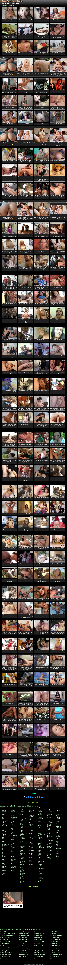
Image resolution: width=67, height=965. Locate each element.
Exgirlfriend (22, 813)
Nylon (39, 825)
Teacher (58, 810)
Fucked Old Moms (57, 935)
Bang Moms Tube (39, 951)
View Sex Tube (56, 956)
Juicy (30, 819)
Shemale (49, 825)
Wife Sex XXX (55, 941)
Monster (31, 864)
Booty (3, 860)
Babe (3, 830)
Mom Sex (4, 945)
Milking (30, 860)
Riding (39, 876)
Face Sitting (23, 818)
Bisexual (4, 851)
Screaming (49, 811)
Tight (57, 815)
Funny (21, 842)
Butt (3, 876)
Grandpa (22, 857)
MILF (30, 858)
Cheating (13, 815)
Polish (39, 857)
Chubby (13, 821)
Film (21, 829)
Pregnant (40, 864)
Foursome (22, 838)
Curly (12, 850)
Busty (3, 874)
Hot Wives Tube (6, 956)
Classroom (13, 824)
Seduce (49, 815)
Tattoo (57, 809)
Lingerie (31, 838)
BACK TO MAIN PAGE (33, 802)
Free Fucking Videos (24, 947)
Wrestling (58, 849)
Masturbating (32, 850)
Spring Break (50, 840)
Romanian (40, 878)
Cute (12, 851)
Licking (30, 837)
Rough (39, 880)
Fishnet (21, 831)
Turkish (58, 821)
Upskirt (58, 830)
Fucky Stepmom (39, 945)
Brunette (4, 870)
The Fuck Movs (56, 949)
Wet (57, 841)
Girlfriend (22, 850)
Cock (12, 829)
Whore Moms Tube (23, 954)
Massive (31, 849)
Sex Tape (49, 820)
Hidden (21, 871)
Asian (3, 817)
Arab (3, 814)
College (12, 832)
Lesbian (31, 836)
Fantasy (22, 820)
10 (42, 797)
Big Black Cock (5, 844)
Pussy (39, 869)
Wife (57, 845)
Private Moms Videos (7, 935)
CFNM (12, 814)
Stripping (49, 849)
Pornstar (40, 860)
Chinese (13, 820)
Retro (39, 874)
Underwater (59, 827)
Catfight (13, 811)
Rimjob (39, 877)
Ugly (57, 824)
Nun (39, 822)
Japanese (31, 815)
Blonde (3, 855)
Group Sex (22, 861)
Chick (12, 818)
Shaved (49, 824)
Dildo (12, 862)
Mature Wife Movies (57, 954)
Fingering (22, 830)
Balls (3, 833)
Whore (57, 844)
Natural (40, 811)
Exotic (21, 814)
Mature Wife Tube (23, 951)
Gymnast (22, 864)
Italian (30, 811)
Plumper (40, 856)
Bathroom (4, 836)
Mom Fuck (21, 943)
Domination (13, 867)
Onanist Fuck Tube (23, 933)
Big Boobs (4, 845)
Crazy (12, 840)
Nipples (40, 817)
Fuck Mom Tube (56, 951)
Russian (40, 881)
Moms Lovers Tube (7, 952)
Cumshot (13, 847)
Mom (30, 863)
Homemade (22, 873)
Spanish (49, 835)
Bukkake (4, 871)
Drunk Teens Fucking (24, 949)
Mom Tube (21, 945)
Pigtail (39, 854)
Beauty (3, 842)
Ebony (21, 809)
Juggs (30, 818)
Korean (30, 825)
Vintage (58, 833)
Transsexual (59, 820)
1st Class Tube (56, 939)
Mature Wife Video (40, 954)
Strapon (49, 847)
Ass (3, 818)
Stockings (49, 846)
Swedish (49, 855)
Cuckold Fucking (6, 943)
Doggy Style (14, 866)
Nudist (39, 821)
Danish (12, 858)
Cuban (12, 843)
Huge (21, 880)
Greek (21, 860)
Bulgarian (4, 873)
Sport (48, 839)
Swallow (49, 854)
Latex (30, 831)
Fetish (21, 826)
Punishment (41, 868)
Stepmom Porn (39, 937)
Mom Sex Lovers (56, 937)
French (21, 840)
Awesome (4, 827)
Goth (21, 854)
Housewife (22, 878)
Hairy (21, 867)
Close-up (13, 827)
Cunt (12, 849)
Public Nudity (41, 867)
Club (12, 828)
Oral (39, 836)
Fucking (22, 841)
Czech (12, 853)
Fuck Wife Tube (56, 931)
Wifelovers (41, 964)
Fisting (21, 833)
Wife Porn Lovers (23, 937)
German (22, 849)
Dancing (13, 856)
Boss (3, 862)
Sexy (48, 821)
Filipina (21, 827)
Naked (39, 809)
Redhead (40, 873)
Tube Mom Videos (6, 954)
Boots (3, 859)
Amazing (4, 810)
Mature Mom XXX (40, 941)
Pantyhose (40, 845)
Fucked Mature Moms (57, 947)
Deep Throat (14, 859)
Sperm (48, 838)
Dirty (12, 863)
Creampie (13, 842)
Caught (12, 813)
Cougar (12, 836)
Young (57, 856)
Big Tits (3, 847)
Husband (22, 882)
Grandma (22, 856)
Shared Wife (50, 822)
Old (39, 830)
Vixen (57, 835)
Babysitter (4, 831)
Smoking (49, 833)
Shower (49, 827)
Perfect (40, 849)
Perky (39, 850)
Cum (12, 846)
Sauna (48, 810)
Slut (48, 831)
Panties (40, 843)
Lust (30, 840)
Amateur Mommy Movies (8, 933)
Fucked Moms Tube (40, 949)
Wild (57, 847)
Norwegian (40, 818)
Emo (21, 810)
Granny (21, 858)
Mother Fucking (23, 941)
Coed (12, 831)
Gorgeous (22, 853)
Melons (31, 854)
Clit (11, 825)
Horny (21, 876)
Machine (31, 843)
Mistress (31, 861)
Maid (30, 845)
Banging (4, 834)
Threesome (59, 814)
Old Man (40, 831)
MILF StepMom (56, 945)
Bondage (4, 858)
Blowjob (3, 856)
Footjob (21, 837)
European (22, 811)
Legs (30, 834)
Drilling (12, 869)
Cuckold (13, 844)
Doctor (12, 864)
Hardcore (22, 870)
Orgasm (40, 837)
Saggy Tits (49, 809)
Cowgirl (12, 839)
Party (39, 846)
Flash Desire (5, 939)
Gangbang (22, 846)
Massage (31, 847)
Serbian (49, 817)
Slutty (48, 832)
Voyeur (58, 836)
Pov (39, 862)
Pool (39, 858)
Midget (30, 857)
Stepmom (49, 844)
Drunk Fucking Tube (7, 931)
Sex (48, 818)
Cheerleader (14, 817)
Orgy (39, 838)
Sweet (48, 857)
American (4, 811)
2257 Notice (36, 964)
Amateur (4, 809)
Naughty (40, 813)
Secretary (49, 814)
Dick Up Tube (38, 939)
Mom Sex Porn (39, 956)
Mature (30, 851)
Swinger (49, 858)
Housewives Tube (23, 956)
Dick (12, 860)
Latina (30, 833)
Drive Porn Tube (23, 939)
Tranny (58, 818)
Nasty (39, 810)
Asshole (4, 821)
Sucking (49, 853)
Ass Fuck (37, 931)
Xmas (57, 853)
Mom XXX (38, 943)
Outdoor (40, 840)
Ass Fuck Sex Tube (57, 933)
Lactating (31, 829)
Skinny (49, 828)
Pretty (39, 865)
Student (49, 851)
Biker (3, 848)
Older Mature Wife (40, 947)
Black (3, 853)
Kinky (30, 822)
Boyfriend (4, 864)
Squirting (49, 843)
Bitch (3, 852)
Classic (12, 822)
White (57, 842)
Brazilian (4, 866)
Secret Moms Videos (40, 952)
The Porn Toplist (6, 949)
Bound (3, 863)
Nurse (39, 824)
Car (12, 809)
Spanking (49, 836)
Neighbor (40, 814)
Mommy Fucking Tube (7, 951)
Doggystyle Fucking (24, 931)
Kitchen (31, 824)
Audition (4, 822)
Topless (58, 817)
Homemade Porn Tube (41, 933)
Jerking (31, 816)
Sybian (49, 860)
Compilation (14, 835)
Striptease (49, 850)
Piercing (40, 853)
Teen (57, 811)
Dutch (12, 870)
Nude (39, 820)
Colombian (13, 833)
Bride (3, 867)
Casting (13, 810)
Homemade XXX (6, 937)
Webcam (58, 840)
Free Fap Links (6, 941)
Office (39, 829)
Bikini (3, 849)
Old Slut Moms (56, 952)
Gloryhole (22, 851)
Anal (3, 813)
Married (31, 846)
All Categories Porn (24, 935)
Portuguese (41, 861)
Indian (30, 809)
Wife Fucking (5, 947)
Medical (31, 853)
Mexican (31, 856)
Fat (20, 822)
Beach (3, 841)
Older (39, 833)
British (3, 869)
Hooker (21, 874)
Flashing (22, 834)
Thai (57, 813)
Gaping (21, 847)
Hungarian (22, 881)
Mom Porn (54, 943)
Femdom (22, 824)
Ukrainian (58, 826)
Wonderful (58, 848)
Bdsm (3, 840)
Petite (39, 851)
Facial (21, 819)
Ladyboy (31, 830)
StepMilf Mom (38, 935)
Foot (21, 836)
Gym (21, 862)
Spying (49, 842)
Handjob (22, 869)
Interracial (31, 810)
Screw (48, 813)
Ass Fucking (5, 820)
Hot (21, 877)
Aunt (3, 824)
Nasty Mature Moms (24, 952)
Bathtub (3, 837)
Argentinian (4, 815)
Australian (4, 825)
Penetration (41, 847)
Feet (21, 823)
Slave (48, 829)
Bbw (3, 838)
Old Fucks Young (42, 834)
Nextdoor (40, 815)
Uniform (58, 829)
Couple (12, 838)
